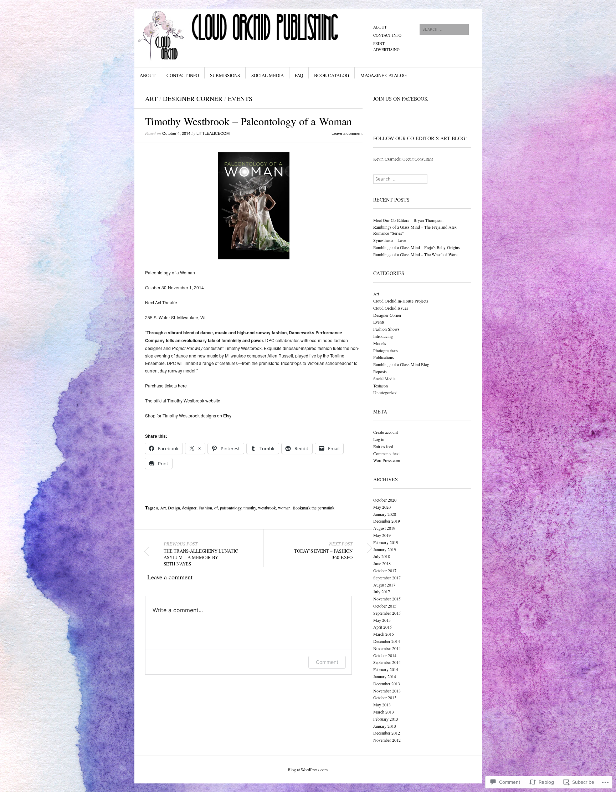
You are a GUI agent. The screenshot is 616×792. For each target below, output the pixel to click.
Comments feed (386, 453)
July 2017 (381, 591)
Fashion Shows (386, 329)
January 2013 (384, 726)
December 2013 (386, 683)
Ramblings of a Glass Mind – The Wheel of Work (415, 254)
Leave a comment (347, 133)
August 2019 (384, 528)
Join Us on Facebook (400, 98)
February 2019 (385, 542)
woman (284, 508)
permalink (326, 508)
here (182, 385)
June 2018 (382, 563)
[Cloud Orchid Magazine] (254, 35)
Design (174, 508)
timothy (249, 508)
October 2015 (384, 606)
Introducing (383, 336)
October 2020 (384, 500)
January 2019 (384, 549)
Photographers (385, 350)
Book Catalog (331, 75)
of (216, 508)
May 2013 (382, 704)
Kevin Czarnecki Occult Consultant (403, 159)
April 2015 (382, 627)
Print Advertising (386, 46)
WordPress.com (386, 460)
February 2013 (385, 719)
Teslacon (380, 386)
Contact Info (387, 35)
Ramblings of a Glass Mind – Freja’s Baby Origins (416, 247)
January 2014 (384, 676)
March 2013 (383, 712)
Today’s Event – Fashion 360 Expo (323, 550)
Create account (385, 432)
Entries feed (383, 446)
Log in (378, 439)
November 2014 (387, 648)
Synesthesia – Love (389, 240)
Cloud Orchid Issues (390, 308)
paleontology (230, 508)
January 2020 (384, 514)
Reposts (380, 371)
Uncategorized (385, 392)
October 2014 (384, 655)
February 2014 (385, 669)
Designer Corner (192, 98)
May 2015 (382, 620)
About (380, 27)
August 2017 (384, 585)
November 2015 (387, 598)
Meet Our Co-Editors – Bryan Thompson (408, 220)
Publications (383, 357)
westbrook (267, 508)
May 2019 (382, 535)
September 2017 (387, 577)
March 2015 (383, 634)
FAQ (299, 75)
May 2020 (382, 507)
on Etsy (224, 415)
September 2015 (387, 613)
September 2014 (387, 662)
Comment (327, 662)
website (212, 400)
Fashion (205, 508)
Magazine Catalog (383, 75)
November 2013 (387, 691)
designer (189, 508)
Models (379, 343)
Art (151, 98)
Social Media (267, 75)
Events (240, 98)
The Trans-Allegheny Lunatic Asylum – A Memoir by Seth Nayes (201, 553)
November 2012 (387, 740)
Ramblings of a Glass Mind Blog (401, 364)
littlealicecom (213, 133)
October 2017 (384, 570)
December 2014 (386, 641)
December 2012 (386, 733)
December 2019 (386, 521)
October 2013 (384, 697)
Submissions (225, 75)
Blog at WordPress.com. (308, 769)
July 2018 (381, 556)
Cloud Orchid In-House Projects (400, 301)
